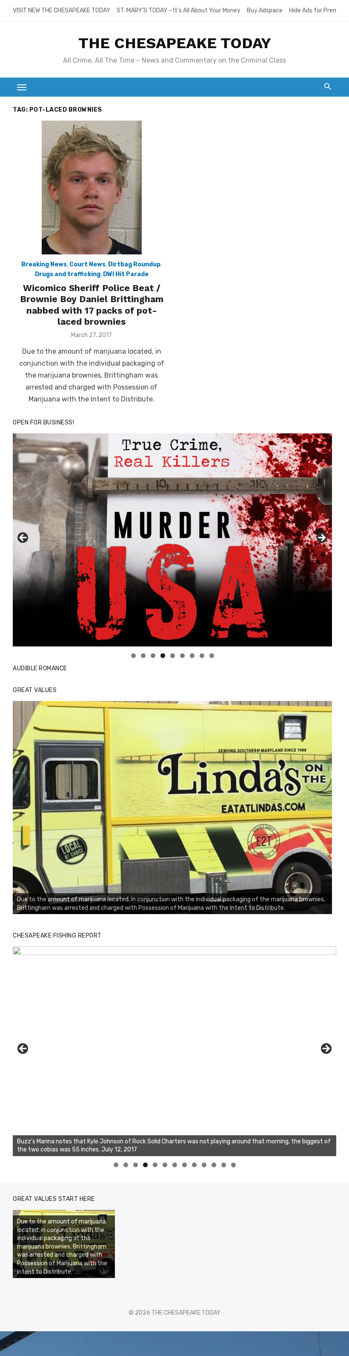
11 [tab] (214, 1165)
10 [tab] (204, 1165)
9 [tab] (211, 655)
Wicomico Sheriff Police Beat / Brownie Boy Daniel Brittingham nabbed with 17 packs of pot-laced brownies (91, 305)
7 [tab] (192, 655)
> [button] (321, 538)
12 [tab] (224, 1165)
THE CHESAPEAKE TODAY (174, 43)
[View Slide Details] (172, 807)
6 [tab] (182, 655)
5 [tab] (172, 655)
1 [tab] (133, 655)
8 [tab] (202, 655)
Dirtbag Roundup (134, 264)
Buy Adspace (265, 10)
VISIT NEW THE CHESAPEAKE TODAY (61, 10)
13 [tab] (234, 1165)
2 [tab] (143, 655)
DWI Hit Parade (126, 274)
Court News (87, 264)
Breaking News (44, 264)
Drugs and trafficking (67, 274)
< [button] (23, 538)
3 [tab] (153, 655)
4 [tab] (162, 655)
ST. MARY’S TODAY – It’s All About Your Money (178, 10)
